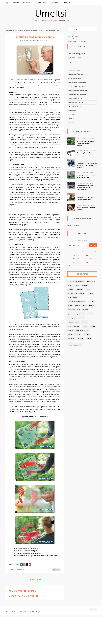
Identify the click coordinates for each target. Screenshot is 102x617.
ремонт (90, 314)
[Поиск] (96, 2)
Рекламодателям (42, 2)
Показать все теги (74, 345)
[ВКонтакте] (85, 2)
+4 (56, 570)
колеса (70, 293)
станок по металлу (82, 330)
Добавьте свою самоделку (62, 2)
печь (84, 306)
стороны (71, 338)
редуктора (80, 314)
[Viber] (30, 564)
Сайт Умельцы (27, 2)
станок (70, 330)
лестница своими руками (76, 301)
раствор (71, 314)
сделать (84, 322)
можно (91, 301)
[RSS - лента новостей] (93, 2)
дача (77, 285)
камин (88, 289)
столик (78, 334)
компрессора (80, 293)
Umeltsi (51, 13)
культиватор (72, 297)
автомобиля (79, 281)
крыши (91, 293)
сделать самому (73, 326)
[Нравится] (58, 569)
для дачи (79, 289)
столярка (87, 334)
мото (70, 306)
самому (81, 318)
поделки (92, 306)
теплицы (80, 338)
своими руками (73, 322)
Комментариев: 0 (17, 569)
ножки (77, 306)
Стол (70, 281)
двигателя (85, 285)
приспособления (74, 310)
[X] (27, 564)
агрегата (90, 281)
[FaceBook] (88, 2)
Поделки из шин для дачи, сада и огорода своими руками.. (86, 143)
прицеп (85, 310)
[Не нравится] (54, 569)
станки (93, 326)
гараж (70, 285)
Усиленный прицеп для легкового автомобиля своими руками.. (85, 187)
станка (85, 326)
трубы (89, 338)
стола (70, 334)
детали (70, 289)
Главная (16, 2)
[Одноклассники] (24, 564)
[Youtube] (90, 2)
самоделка (72, 318)
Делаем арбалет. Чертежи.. (86, 153)
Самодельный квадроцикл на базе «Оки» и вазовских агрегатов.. (87, 165)
